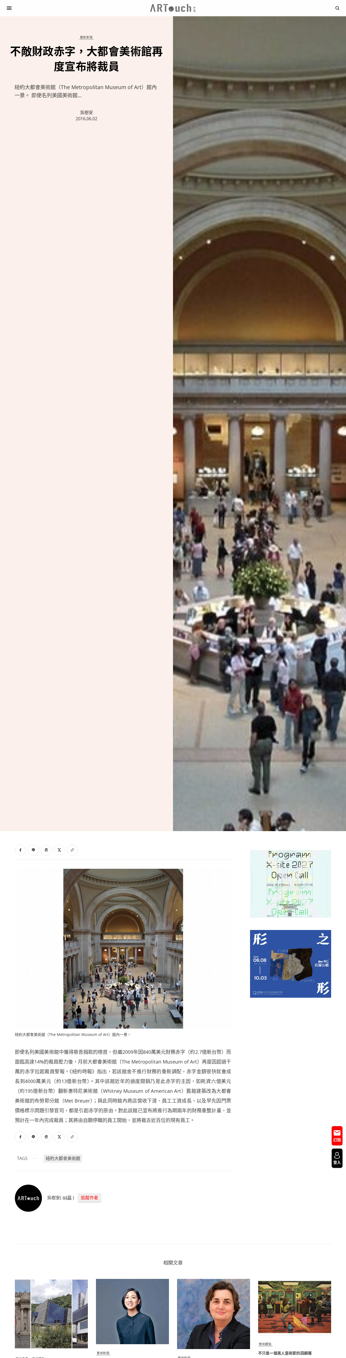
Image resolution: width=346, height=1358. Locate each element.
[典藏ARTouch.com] (173, 8)
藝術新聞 (86, 37)
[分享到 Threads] (46, 850)
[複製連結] (72, 850)
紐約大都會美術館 (63, 1158)
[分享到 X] (59, 850)
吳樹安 (86, 112)
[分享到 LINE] (33, 850)
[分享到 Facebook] (20, 850)
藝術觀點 (265, 1344)
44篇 (67, 1198)
